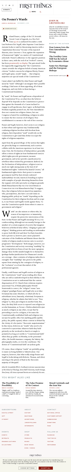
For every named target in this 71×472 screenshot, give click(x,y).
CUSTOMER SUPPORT (54, 416)
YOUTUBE (50, 441)
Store (27, 435)
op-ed (16, 42)
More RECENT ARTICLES (57, 75)
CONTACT (51, 409)
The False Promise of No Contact (34, 384)
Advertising (29, 419)
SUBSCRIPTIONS (9, 409)
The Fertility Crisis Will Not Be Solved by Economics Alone (59, 58)
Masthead (28, 416)
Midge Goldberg (7, 388)
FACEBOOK (51, 435)
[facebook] (6, 5)
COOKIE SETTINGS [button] (27, 468)
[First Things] (35, 6)
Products (28, 438)
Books (27, 441)
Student (5, 419)
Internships (29, 425)
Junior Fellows (30, 422)
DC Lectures (6, 444)
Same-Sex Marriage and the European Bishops (58, 68)
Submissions (52, 419)
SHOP (27, 432)
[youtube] (9, 5)
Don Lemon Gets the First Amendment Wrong (59, 49)
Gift (3, 416)
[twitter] (2, 5)
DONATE (6, 9)
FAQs (49, 425)
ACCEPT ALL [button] (45, 468)
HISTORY (28, 412)
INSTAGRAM (51, 444)
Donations (51, 422)
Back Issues (29, 444)
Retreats (5, 438)
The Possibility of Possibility (10, 384)
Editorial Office (53, 412)
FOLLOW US (52, 432)
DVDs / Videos (30, 448)
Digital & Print (7, 412)
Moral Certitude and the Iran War (59, 384)
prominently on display (18, 63)
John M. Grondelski (9, 23)
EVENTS (5, 432)
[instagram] (13, 5)
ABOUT (28, 409)
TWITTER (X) (51, 438)
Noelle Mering (31, 388)
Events (4, 435)
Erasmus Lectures (9, 441)
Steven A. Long (54, 388)
